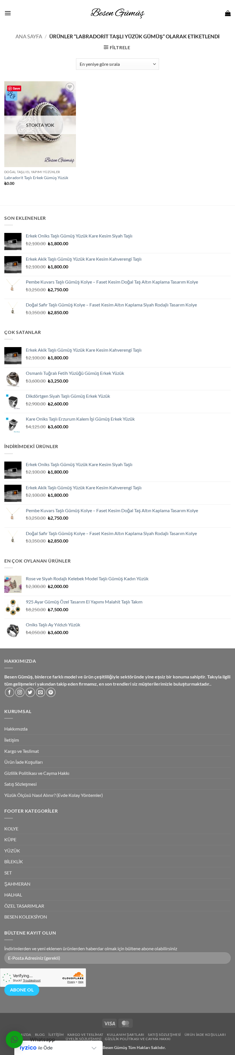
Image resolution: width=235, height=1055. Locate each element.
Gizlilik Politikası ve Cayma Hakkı (36, 773)
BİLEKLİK (13, 861)
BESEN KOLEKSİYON (25, 916)
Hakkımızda (16, 728)
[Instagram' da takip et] (20, 692)
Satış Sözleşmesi (20, 784)
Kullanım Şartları (125, 1034)
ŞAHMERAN (17, 883)
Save (16, 88)
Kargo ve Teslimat (21, 751)
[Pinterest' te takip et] (51, 692)
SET (8, 872)
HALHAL (13, 894)
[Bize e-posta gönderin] (40, 692)
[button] (7, 13)
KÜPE (10, 839)
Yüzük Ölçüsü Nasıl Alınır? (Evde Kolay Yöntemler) (53, 795)
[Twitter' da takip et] (30, 692)
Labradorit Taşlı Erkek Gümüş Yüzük (36, 177)
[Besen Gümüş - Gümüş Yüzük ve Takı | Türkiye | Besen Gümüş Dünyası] (117, 13)
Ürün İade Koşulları (23, 762)
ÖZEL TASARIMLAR (24, 905)
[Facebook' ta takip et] (9, 692)
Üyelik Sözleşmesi (83, 1039)
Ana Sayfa (28, 36)
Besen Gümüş (115, 1047)
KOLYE (11, 828)
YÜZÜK (12, 850)
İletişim (11, 740)
